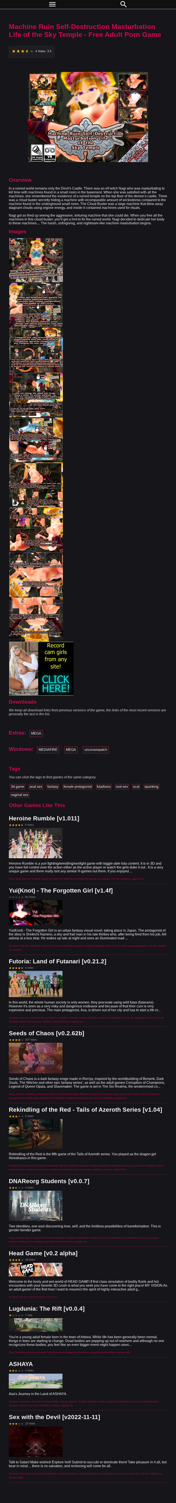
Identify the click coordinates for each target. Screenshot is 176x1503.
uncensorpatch (96, 750)
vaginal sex (19, 795)
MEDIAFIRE (48, 750)
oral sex (122, 786)
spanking (151, 786)
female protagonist (78, 786)
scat (136, 786)
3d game (17, 786)
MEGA (36, 733)
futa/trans (104, 786)
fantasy (52, 786)
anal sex (35, 786)
